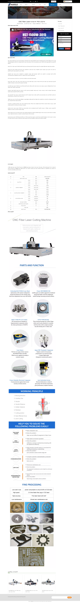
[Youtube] (35, 1)
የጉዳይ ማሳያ (60, 23)
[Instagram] (37, 1)
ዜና (15, 596)
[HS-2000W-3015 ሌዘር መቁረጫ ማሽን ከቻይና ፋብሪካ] (32, 582)
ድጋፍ (18, 596)
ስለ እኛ (11, 596)
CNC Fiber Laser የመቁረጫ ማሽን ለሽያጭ (47, 591)
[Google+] (32, 1)
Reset (68, 48)
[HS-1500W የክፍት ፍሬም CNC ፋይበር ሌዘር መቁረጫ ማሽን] (15, 582)
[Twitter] (33, 1)
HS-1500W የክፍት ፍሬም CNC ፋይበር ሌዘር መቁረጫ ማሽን (14, 591)
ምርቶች (13, 596)
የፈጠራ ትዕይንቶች (61, 28)
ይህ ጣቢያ (45, 23)
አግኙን (24, 596)
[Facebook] (30, 1)
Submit (61, 48)
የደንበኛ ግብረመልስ (61, 30)
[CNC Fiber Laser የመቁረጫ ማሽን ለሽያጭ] (48, 582)
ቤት (8, 596)
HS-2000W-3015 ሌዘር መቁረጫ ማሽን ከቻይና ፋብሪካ (31, 591)
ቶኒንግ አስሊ (54, 1)
